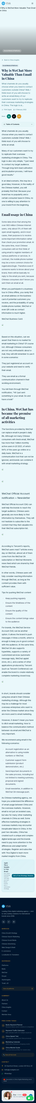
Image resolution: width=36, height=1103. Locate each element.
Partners (5, 1004)
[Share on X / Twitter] (14, 116)
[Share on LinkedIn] (9, 116)
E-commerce (6, 951)
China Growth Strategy (9, 933)
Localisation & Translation (10, 955)
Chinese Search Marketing (11, 937)
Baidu (4, 969)
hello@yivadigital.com (11, 1070)
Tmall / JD (5, 983)
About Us (5, 1000)
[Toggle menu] (32, 3)
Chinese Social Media (9, 940)
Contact (4, 1011)
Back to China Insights (11, 60)
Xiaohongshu (6, 980)
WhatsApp (8, 1073)
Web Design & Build (8, 947)
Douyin (4, 976)
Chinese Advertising (8, 944)
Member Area (6, 1014)
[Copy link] (19, 116)
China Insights (6, 1007)
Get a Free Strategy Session (23, 876)
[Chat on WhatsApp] (29, 1098)
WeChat (4, 972)
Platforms (5, 965)
